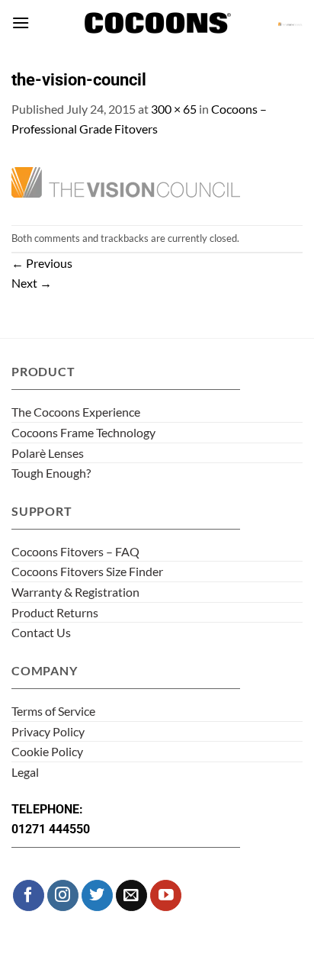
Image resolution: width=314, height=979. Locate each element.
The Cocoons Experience (75, 411)
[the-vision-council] (125, 179)
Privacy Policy (48, 731)
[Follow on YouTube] (165, 895)
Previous (41, 263)
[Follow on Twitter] (97, 895)
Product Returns (54, 612)
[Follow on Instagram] (62, 895)
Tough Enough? (51, 472)
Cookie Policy (47, 751)
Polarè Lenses (47, 453)
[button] (20, 22)
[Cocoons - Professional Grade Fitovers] (157, 23)
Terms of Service (53, 711)
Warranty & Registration (75, 592)
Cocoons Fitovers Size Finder (87, 571)
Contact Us (41, 632)
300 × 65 (174, 108)
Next (31, 282)
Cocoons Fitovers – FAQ (75, 551)
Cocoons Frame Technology (83, 432)
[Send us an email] (131, 895)
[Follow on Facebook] (28, 895)
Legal (25, 772)
